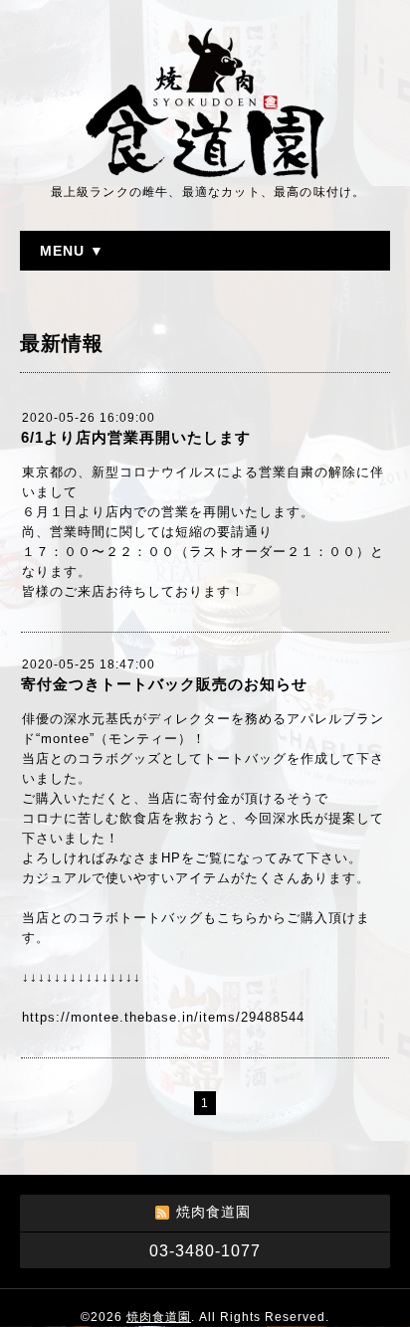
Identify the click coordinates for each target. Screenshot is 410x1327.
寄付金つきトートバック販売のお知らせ (164, 683)
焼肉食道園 (158, 1317)
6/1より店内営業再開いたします (136, 437)
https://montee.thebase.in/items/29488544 (163, 1017)
